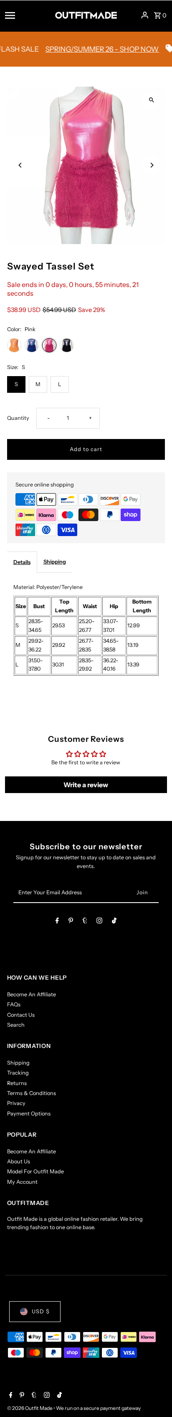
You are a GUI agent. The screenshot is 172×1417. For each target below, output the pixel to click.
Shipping (54, 562)
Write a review (85, 785)
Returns (17, 1083)
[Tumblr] (85, 922)
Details (21, 562)
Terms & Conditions (31, 1093)
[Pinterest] (70, 922)
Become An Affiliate (31, 994)
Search (16, 1025)
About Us (18, 1161)
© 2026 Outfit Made (30, 1408)
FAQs (13, 1004)
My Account (22, 1182)
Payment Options (29, 1113)
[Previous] (20, 165)
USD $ (41, 1311)
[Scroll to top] (154, 1395)
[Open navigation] (27, 15)
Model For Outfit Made (35, 1171)
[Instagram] (99, 922)
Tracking (18, 1073)
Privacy (16, 1103)
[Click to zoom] (151, 100)
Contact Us (21, 1015)
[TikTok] (114, 922)
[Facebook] (57, 922)
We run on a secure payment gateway (98, 1408)
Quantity (18, 418)
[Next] (151, 165)
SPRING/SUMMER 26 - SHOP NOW (92, 49)
